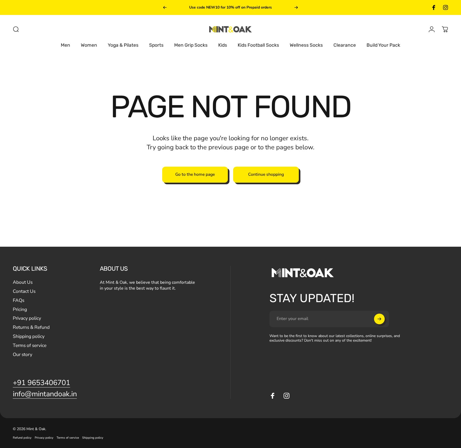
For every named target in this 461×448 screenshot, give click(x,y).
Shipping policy (29, 336)
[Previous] (165, 7)
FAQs (18, 300)
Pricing (20, 310)
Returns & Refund (31, 327)
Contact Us (24, 291)
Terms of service (29, 346)
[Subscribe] (379, 319)
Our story (22, 355)
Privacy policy (27, 318)
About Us (23, 282)
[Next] (296, 7)
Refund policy (22, 438)
